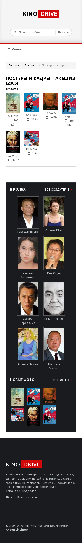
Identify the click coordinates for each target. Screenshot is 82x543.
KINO (40, 14)
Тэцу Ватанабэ (54, 319)
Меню (15, 49)
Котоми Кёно (54, 230)
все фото (61, 380)
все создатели (57, 189)
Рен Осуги (54, 273)
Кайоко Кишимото (28, 275)
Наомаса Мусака (54, 366)
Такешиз (31, 65)
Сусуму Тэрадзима (27, 321)
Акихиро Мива (28, 364)
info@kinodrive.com (24, 497)
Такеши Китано (28, 232)
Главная (14, 65)
